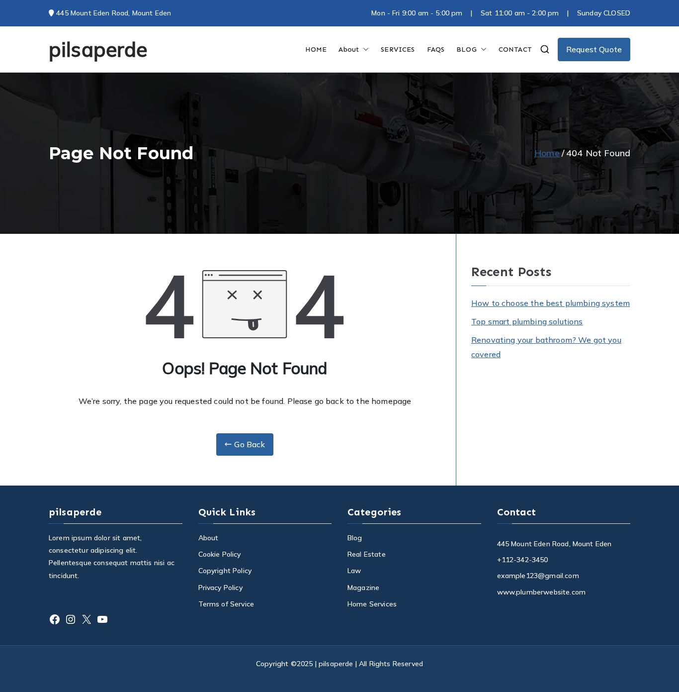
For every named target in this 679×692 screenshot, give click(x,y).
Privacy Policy (220, 587)
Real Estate (366, 554)
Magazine (363, 587)
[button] (364, 49)
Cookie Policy (219, 554)
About (349, 49)
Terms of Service (226, 603)
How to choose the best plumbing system (550, 303)
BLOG (466, 49)
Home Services (372, 603)
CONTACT (515, 49)
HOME (316, 49)
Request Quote (594, 49)
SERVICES (398, 49)
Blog (354, 537)
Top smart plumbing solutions (527, 321)
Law (354, 570)
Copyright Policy (225, 570)
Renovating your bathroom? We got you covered (546, 347)
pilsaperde (98, 49)
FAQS (436, 49)
